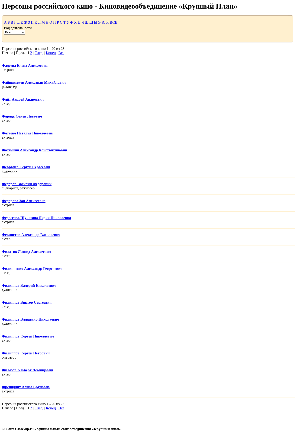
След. (39, 53)
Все (61, 53)
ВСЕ (113, 22)
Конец (51, 53)
